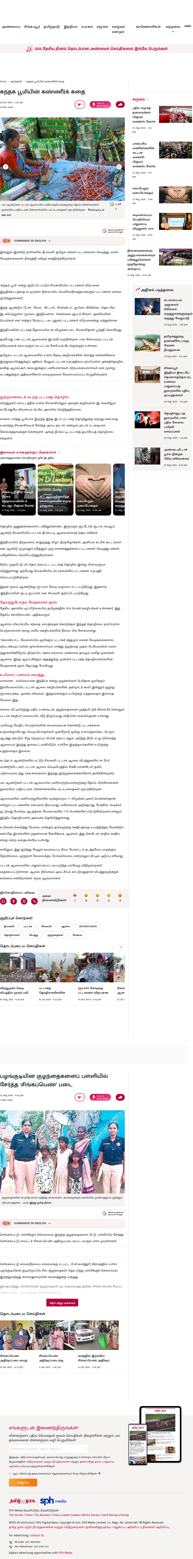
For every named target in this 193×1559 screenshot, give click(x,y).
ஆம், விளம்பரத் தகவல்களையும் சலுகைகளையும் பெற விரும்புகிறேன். (56, 1474)
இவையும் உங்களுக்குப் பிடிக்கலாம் (28, 452)
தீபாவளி (9, 926)
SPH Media (65, 1552)
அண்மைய (11, 27)
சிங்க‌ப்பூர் (32, 27)
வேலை (77, 935)
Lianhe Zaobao (70, 1515)
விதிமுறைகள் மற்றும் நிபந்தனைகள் (48, 1462)
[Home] (53, 1501)
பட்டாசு (28, 926)
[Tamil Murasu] (22, 1501)
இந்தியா (71, 27)
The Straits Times (20, 1515)
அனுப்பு (23, 1482)
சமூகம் (102, 27)
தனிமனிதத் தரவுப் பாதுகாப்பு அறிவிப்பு (113, 1527)
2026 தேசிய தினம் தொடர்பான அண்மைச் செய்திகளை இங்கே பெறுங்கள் (101, 48)
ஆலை (65, 926)
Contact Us (37, 1535)
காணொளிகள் (148, 27)
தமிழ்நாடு (52, 27)
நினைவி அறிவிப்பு (155, 1527)
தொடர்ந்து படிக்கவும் (62, 1303)
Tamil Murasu (109, 1515)
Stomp (124, 1515)
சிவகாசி (46, 926)
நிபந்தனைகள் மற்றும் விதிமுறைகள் (58, 1527)
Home (3, 81)
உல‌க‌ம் (87, 27)
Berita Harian (90, 1515)
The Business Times (46, 1515)
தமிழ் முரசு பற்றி (20, 1527)
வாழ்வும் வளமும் (118, 29)
